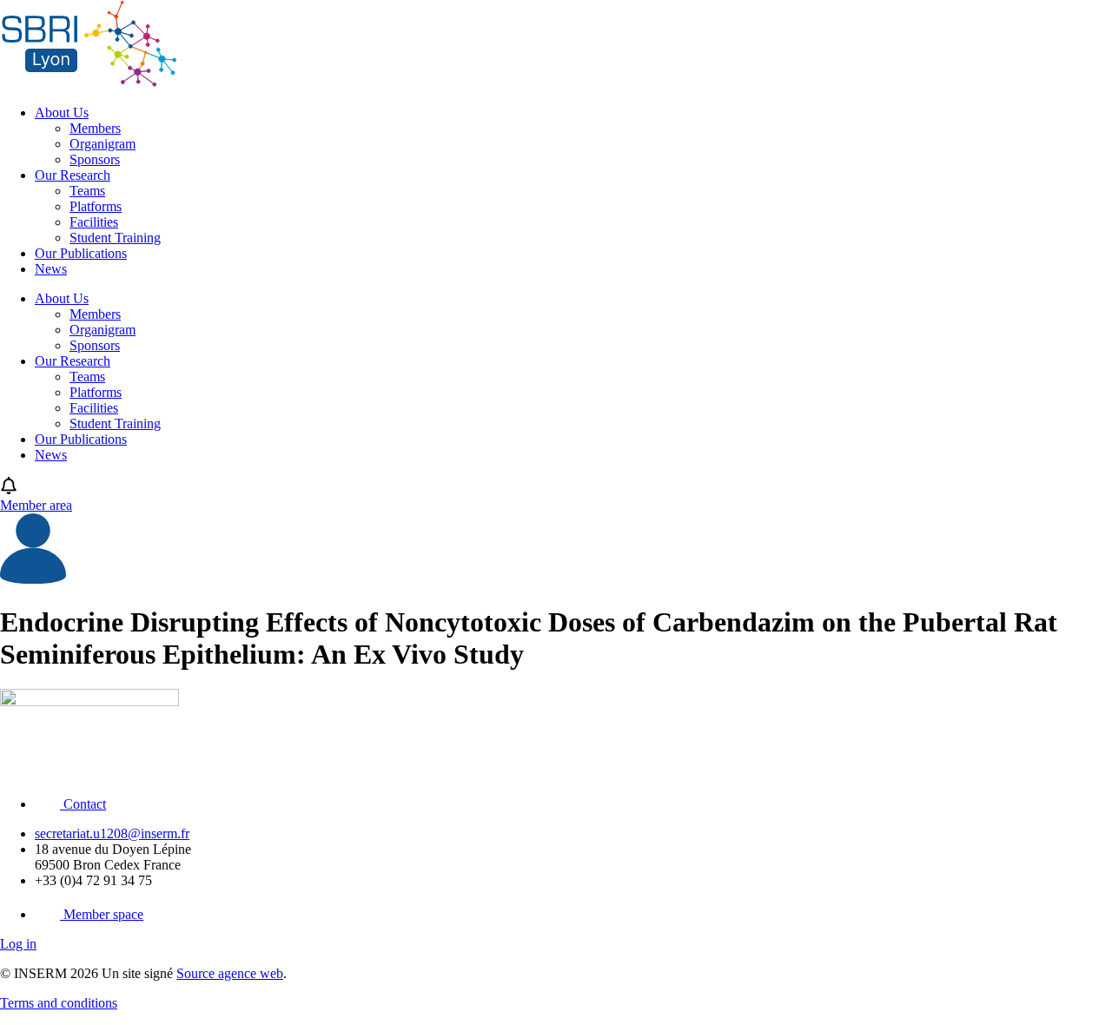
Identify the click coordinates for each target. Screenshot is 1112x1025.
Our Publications (81, 253)
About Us (62, 112)
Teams (87, 190)
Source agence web (229, 973)
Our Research (72, 175)
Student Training (115, 237)
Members (95, 128)
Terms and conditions (58, 1002)
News (51, 268)
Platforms (96, 206)
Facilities (94, 222)
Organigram (103, 143)
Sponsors (95, 159)
